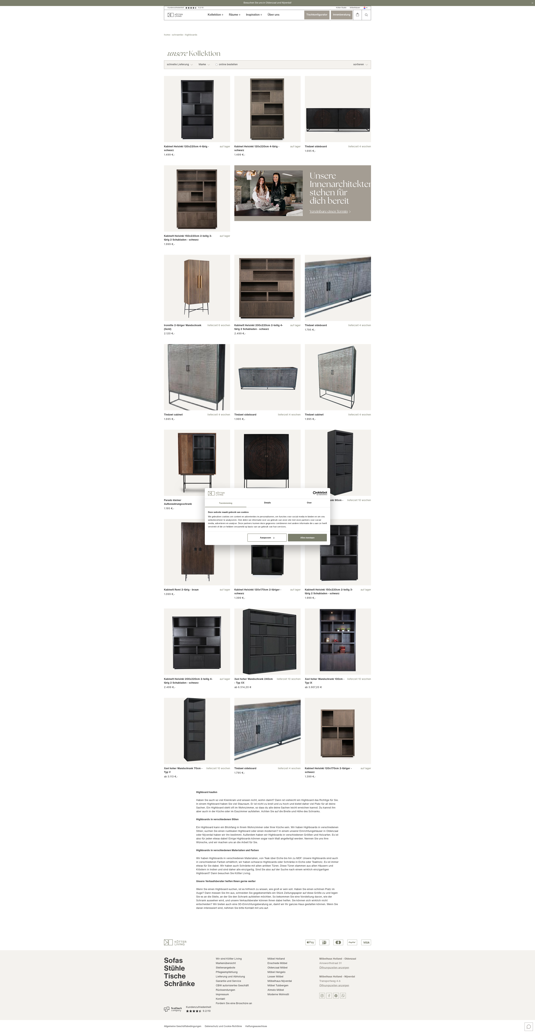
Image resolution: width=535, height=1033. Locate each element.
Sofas (173, 961)
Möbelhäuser (355, 8)
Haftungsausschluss (256, 1026)
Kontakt (220, 999)
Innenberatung (341, 15)
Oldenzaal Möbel (278, 968)
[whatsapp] (343, 995)
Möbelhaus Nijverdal (280, 981)
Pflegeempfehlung (227, 972)
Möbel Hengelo (276, 972)
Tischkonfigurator (316, 15)
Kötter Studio (341, 8)
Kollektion (214, 15)
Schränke (179, 984)
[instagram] (322, 995)
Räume (233, 15)
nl (366, 8)
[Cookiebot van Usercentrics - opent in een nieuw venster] (315, 493)
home (167, 35)
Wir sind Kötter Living (229, 959)
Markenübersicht (226, 963)
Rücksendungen (225, 990)
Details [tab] (267, 502)
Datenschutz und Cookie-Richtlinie (223, 1026)
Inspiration (253, 15)
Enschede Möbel (277, 963)
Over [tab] (309, 502)
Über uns (273, 15)
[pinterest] (336, 995)
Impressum (222, 994)
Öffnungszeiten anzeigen (334, 968)
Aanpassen (265, 537)
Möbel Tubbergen (278, 985)
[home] (173, 15)
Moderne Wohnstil (278, 994)
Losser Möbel (275, 977)
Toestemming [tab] (225, 503)
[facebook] (329, 995)
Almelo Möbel (276, 990)
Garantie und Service (228, 981)
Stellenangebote (225, 968)
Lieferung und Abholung (230, 977)
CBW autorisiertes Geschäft (232, 985)
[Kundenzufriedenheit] (173, 1009)
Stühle (174, 968)
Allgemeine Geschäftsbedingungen (182, 1026)
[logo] (175, 942)
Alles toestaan (307, 537)
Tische (175, 976)
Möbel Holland (276, 959)
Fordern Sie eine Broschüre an (234, 1003)
